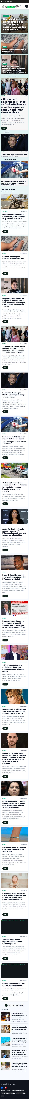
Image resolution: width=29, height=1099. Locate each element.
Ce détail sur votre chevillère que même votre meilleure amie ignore (14, 849)
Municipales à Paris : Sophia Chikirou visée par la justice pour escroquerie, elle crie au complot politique (13, 804)
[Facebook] (1, 1)
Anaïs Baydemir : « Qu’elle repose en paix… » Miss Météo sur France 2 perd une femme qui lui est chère (14, 532)
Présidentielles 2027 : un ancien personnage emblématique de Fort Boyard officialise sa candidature (19, 1052)
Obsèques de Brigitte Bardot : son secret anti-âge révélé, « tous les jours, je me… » (14, 711)
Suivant (21, 1005)
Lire (4, 128)
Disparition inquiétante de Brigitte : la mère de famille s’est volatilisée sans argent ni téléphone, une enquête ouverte (13, 303)
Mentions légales (21, 1093)
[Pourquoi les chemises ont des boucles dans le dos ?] (14, 970)
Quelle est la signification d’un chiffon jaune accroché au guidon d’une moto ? (13, 217)
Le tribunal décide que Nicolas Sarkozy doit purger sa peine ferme (14, 155)
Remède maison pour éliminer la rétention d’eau (13, 258)
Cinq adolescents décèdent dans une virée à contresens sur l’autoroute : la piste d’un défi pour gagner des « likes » (19, 1015)
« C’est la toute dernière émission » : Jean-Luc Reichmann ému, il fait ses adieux (13, 668)
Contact (8, 1090)
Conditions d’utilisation (18, 1090)
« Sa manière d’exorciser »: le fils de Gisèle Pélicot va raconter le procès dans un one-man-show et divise (13, 106)
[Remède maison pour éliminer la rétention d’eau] (14, 243)
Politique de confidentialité (8, 1093)
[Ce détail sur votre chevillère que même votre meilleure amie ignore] (14, 834)
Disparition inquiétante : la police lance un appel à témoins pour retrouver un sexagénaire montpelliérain (13, 624)
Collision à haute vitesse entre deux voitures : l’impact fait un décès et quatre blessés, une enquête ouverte (14, 487)
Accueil (3, 1090)
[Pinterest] (3, 1)
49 (17, 1005)
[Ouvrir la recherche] (23, 6)
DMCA (2, 1096)
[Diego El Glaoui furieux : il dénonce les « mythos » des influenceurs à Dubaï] (14, 562)
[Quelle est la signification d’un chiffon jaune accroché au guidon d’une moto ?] (14, 201)
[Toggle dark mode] (17, 6)
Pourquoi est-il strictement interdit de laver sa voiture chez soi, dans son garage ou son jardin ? (13, 183)
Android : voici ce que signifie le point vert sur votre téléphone (12, 942)
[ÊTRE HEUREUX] (20, 6)
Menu (26, 6)
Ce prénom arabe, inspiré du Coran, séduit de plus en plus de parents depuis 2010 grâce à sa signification (14, 896)
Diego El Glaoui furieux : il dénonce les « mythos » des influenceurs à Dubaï (14, 577)
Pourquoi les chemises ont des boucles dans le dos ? (13, 985)
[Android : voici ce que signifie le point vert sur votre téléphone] (14, 926)
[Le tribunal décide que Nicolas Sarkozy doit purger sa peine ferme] (14, 142)
